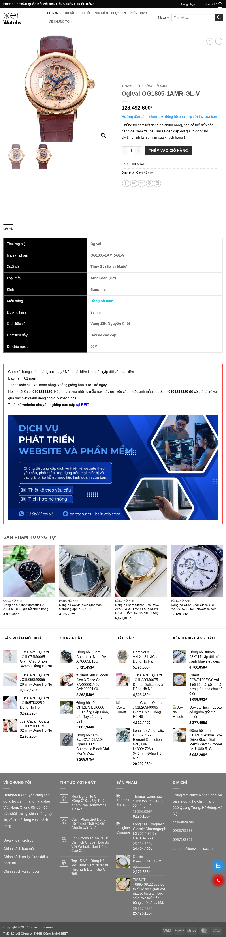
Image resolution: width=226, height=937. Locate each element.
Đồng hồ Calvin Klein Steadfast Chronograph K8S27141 (80, 607)
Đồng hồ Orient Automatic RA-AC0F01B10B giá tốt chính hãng (25, 607)
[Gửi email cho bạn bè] (141, 183)
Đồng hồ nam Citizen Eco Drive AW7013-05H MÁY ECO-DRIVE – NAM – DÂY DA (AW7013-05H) (138, 609)
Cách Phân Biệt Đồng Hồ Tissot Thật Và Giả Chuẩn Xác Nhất (88, 824)
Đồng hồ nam (155, 86)
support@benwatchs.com (193, 849)
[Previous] (3, 586)
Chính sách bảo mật (19, 849)
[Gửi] (219, 17)
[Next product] (209, 41)
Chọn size (119, 13)
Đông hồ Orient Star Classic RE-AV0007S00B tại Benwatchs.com (194, 607)
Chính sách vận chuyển (21, 871)
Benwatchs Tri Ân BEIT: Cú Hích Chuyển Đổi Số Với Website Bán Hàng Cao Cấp (90, 844)
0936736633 (183, 831)
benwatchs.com (184, 821)
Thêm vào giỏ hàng (168, 151)
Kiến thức (138, 13)
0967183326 (183, 840)
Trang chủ (131, 86)
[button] (188, 4)
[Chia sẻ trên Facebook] (125, 183)
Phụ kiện (101, 13)
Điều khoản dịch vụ (18, 840)
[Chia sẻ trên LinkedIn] (157, 183)
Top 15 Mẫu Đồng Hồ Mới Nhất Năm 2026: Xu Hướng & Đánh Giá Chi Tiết (90, 867)
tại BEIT (82, 405)
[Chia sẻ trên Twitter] (133, 183)
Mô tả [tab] (8, 229)
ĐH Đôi (86, 13)
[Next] (222, 586)
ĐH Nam (53, 13)
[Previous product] (218, 41)
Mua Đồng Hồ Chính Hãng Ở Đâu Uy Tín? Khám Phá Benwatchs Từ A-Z (88, 803)
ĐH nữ (69, 13)
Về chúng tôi (59, 21)
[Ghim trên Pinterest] (149, 183)
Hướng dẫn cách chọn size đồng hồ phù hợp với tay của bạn (169, 117)
